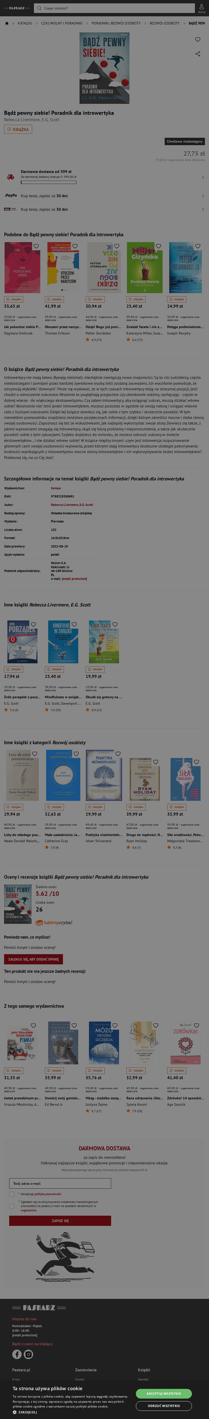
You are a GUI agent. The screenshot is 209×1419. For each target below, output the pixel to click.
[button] (71, 1412)
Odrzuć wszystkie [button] (164, 1406)
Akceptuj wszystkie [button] (164, 1393)
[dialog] (104, 1400)
